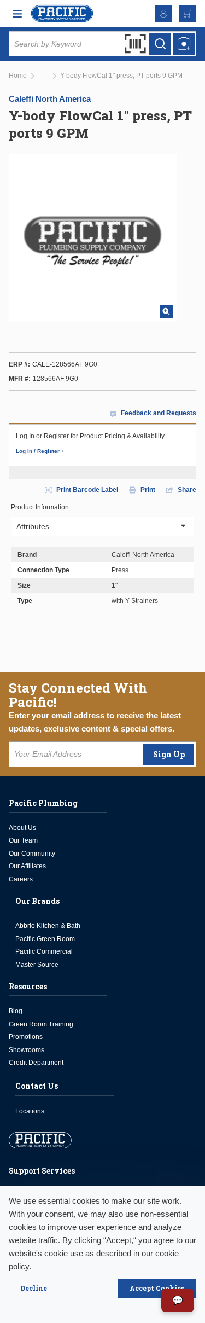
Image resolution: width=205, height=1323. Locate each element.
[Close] (33, 1288)
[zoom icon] (166, 311)
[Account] (163, 13)
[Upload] (184, 44)
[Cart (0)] (187, 13)
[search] (160, 44)
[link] (43, 76)
